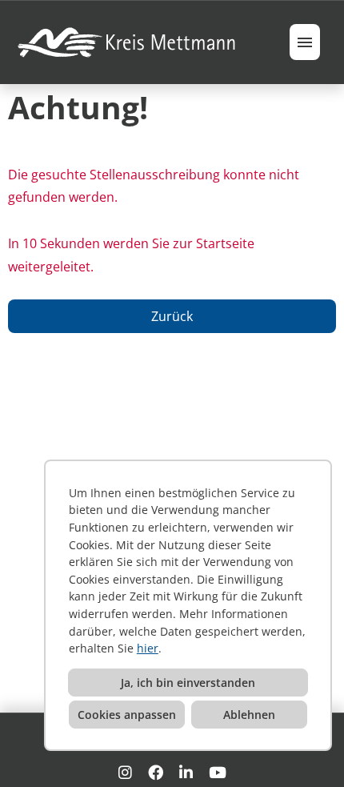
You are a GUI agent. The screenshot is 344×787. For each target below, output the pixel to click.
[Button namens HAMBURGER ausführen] (305, 42)
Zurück (172, 316)
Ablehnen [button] (249, 714)
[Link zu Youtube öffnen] (217, 772)
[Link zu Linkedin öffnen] (186, 772)
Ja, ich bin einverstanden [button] (188, 682)
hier (147, 648)
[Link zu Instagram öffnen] (125, 772)
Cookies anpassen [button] (127, 714)
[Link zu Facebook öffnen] (155, 772)
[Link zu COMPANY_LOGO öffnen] (127, 42)
